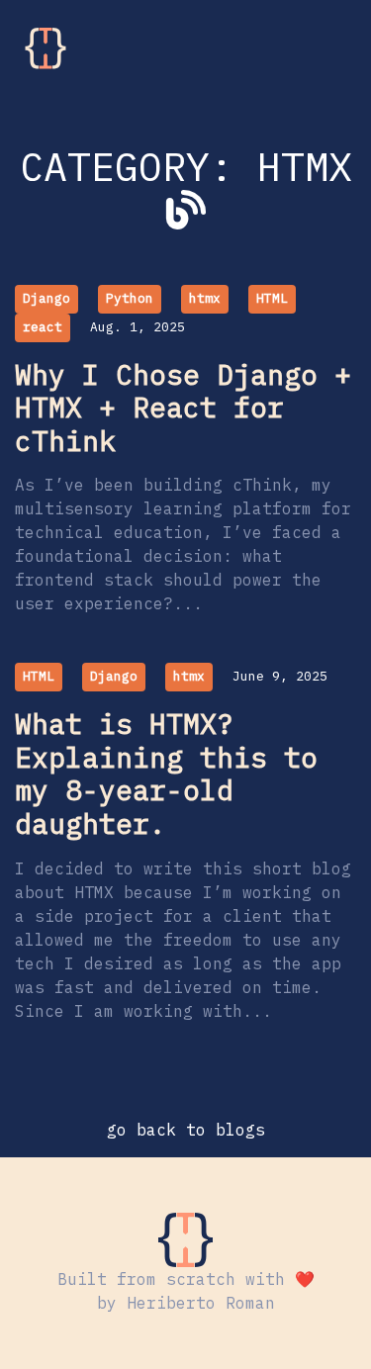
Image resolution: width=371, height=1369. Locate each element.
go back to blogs (186, 1130)
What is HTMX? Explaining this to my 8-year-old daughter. (166, 773)
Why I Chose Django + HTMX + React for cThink (183, 407)
